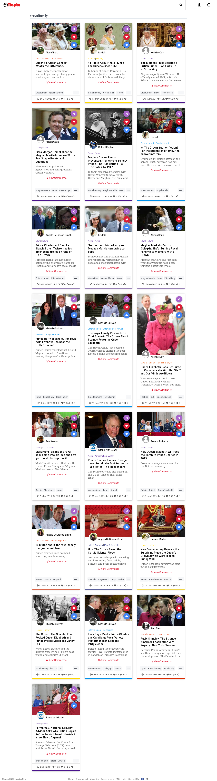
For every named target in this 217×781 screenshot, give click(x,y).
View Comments (57, 82)
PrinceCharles (58, 278)
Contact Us (133, 779)
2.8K (163, 585)
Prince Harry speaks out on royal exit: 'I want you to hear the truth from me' (55, 342)
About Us (94, 779)
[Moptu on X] (147, 778)
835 (111, 585)
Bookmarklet (82, 779)
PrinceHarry (169, 278)
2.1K (163, 284)
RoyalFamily (162, 190)
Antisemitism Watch (104, 456)
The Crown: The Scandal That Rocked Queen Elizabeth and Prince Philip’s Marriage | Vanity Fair (55, 638)
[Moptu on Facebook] (142, 778)
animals (92, 579)
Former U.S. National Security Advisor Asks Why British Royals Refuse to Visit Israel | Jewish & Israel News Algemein (55, 732)
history (53, 668)
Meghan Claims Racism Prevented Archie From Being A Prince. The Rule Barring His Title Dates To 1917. (107, 162)
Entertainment (147, 143)
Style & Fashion (148, 362)
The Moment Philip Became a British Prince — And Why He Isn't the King (159, 66)
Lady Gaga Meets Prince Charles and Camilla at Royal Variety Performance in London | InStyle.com (108, 638)
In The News (48, 447)
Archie (39, 490)
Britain (144, 490)
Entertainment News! (113, 328)
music (118, 668)
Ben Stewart (52, 441)
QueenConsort (56, 92)
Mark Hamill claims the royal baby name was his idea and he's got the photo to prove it (55, 455)
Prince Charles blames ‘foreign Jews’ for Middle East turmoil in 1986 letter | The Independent (108, 463)
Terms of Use (107, 779)
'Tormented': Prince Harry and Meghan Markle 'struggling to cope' (106, 248)
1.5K (110, 196)
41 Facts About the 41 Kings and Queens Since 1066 (106, 64)
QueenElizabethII (165, 490)
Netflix (121, 579)
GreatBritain (41, 92)
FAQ (118, 779)
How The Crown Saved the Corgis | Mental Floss (104, 551)
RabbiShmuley (154, 668)
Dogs (113, 579)
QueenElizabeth (164, 397)
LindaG (102, 52)
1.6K (58, 196)
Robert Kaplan (106, 147)
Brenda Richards (159, 441)
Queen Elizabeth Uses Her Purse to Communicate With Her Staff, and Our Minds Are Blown (161, 370)
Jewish (114, 490)
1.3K (162, 98)
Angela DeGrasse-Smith (59, 235)
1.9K (162, 496)
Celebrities (93, 278)
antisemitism (42, 760)
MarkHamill (49, 490)
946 (58, 98)
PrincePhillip (167, 92)
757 (111, 98)
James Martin (158, 539)
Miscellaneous (42, 58)
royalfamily (169, 668)
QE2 (152, 397)
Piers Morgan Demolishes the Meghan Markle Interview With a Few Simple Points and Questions (55, 156)
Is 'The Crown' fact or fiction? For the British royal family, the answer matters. (160, 151)
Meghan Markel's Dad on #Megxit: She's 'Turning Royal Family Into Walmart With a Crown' (159, 250)
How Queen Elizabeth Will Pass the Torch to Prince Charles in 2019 (160, 455)
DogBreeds (103, 579)
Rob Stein (156, 628)
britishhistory (42, 668)
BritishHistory (94, 92)
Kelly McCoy (157, 52)
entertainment (95, 668)
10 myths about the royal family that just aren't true (55, 546)
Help (124, 779)
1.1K (58, 402)
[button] (181, 5)
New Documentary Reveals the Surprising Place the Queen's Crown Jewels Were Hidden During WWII (160, 554)
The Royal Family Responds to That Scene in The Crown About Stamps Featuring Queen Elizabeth (108, 337)
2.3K (109, 284)
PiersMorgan (65, 190)
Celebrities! (55, 334)
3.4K (110, 674)
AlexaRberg (52, 52)
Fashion (144, 397)
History (91, 58)
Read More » (56, 36)
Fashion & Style (164, 362)
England (57, 579)
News (143, 58)
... (75, 92)
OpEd (143, 668)
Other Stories (57, 58)
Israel (105, 490)
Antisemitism (94, 490)
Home (71, 779)
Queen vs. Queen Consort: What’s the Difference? (51, 64)
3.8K (163, 674)
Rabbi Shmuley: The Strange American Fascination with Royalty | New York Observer (158, 642)
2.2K (58, 496)
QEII (61, 668)
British (152, 490)
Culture (47, 579)
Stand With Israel (107, 449)
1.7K (162, 196)
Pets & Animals (95, 545)
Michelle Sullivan (54, 328)
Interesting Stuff (58, 540)
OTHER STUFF (163, 634)
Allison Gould (52, 141)
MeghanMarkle (43, 190)
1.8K (110, 402)
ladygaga (108, 668)
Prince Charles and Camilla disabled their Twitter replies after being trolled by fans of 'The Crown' (53, 250)
